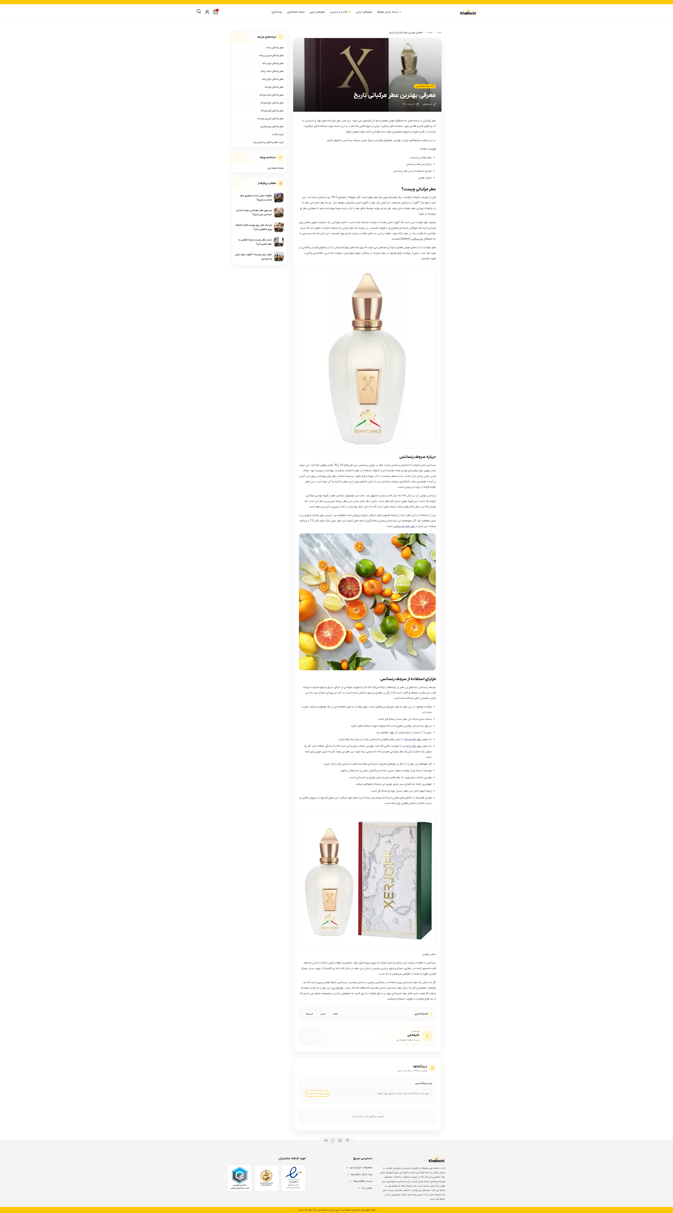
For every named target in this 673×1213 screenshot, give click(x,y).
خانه (439, 32)
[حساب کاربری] (207, 11)
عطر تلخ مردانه (413, 739)
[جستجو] (198, 11)
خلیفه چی (337, 988)
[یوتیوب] (326, 1140)
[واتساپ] (333, 1140)
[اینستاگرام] (340, 1140)
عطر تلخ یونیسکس (404, 526)
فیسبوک (309, 1014)
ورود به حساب (315, 1093)
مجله (430, 32)
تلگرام (335, 1014)
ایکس (322, 1014)
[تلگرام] (347, 1140)
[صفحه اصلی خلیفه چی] (468, 12)
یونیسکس (417, 239)
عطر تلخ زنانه (413, 746)
